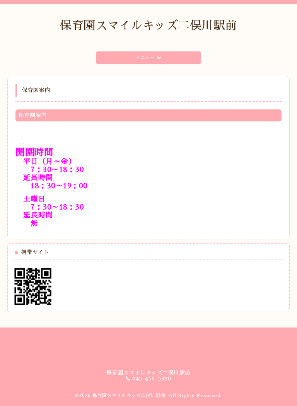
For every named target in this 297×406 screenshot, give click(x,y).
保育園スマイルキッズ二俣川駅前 (148, 25)
